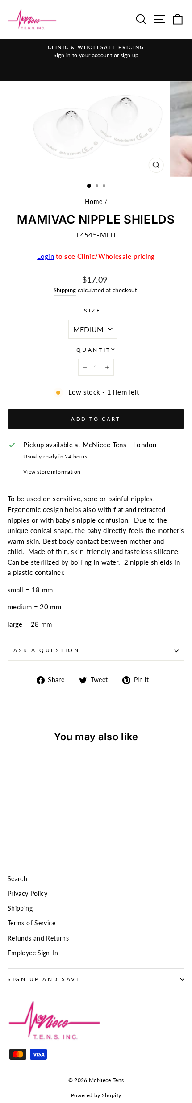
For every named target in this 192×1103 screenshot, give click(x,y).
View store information (51, 471)
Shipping (65, 290)
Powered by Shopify (96, 1095)
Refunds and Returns (38, 938)
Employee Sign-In (33, 953)
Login (45, 256)
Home (93, 201)
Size (92, 310)
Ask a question (46, 650)
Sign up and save (44, 979)
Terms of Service (31, 923)
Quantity (96, 349)
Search (17, 878)
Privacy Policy (27, 893)
